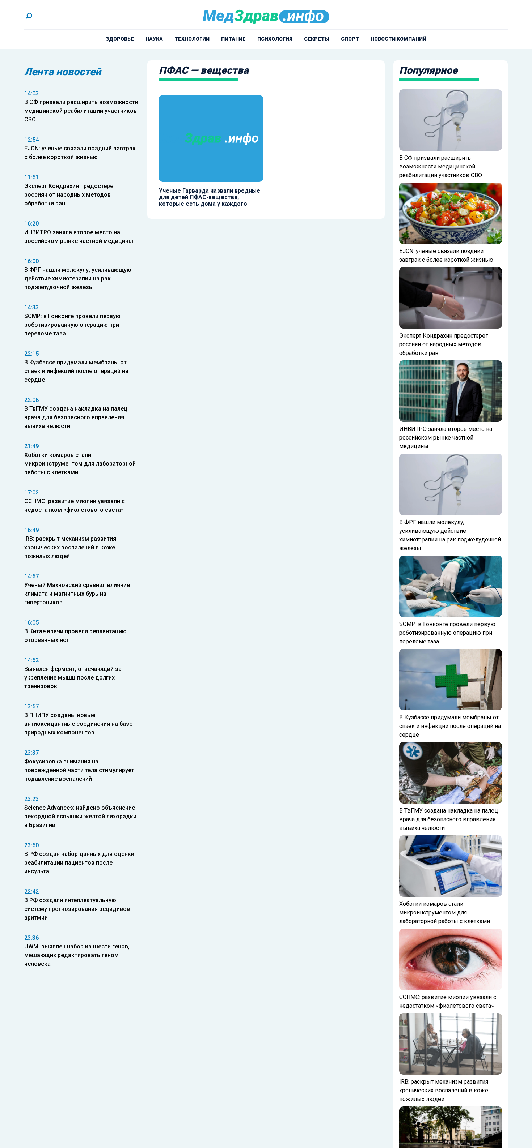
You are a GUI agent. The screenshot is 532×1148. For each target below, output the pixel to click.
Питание (233, 39)
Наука (154, 39)
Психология (274, 39)
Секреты (316, 39)
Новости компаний (398, 39)
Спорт (350, 39)
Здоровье (120, 39)
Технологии (192, 39)
